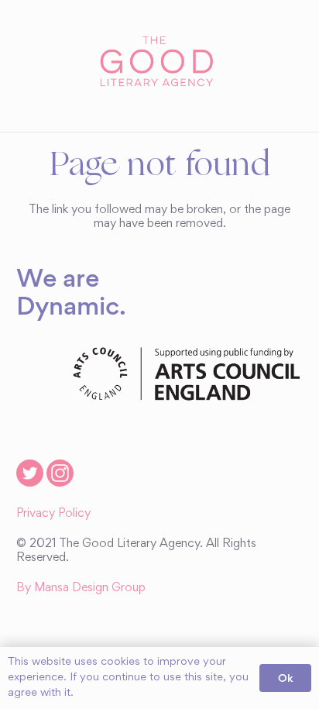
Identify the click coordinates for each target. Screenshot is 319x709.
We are (57, 277)
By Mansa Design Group (81, 588)
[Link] (159, 62)
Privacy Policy (53, 513)
